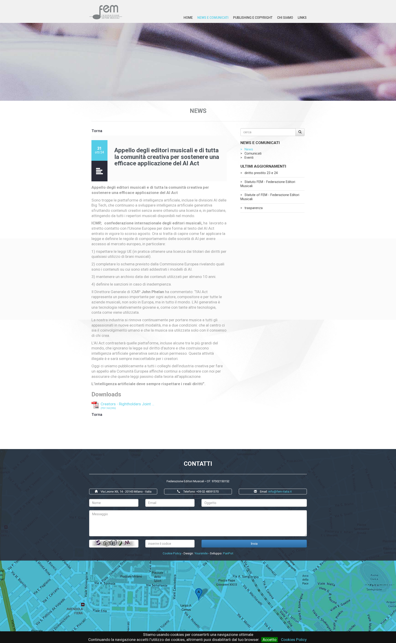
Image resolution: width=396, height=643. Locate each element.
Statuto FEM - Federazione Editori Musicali (267, 184)
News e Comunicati (212, 17)
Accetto (269, 639)
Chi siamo (285, 17)
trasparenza (254, 208)
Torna (96, 130)
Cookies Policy (294, 639)
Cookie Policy (172, 553)
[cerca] (300, 132)
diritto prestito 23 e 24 (261, 173)
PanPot (228, 553)
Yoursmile (201, 553)
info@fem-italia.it (280, 491)
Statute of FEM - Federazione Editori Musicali (269, 197)
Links (302, 17)
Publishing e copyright (252, 17)
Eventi (249, 157)
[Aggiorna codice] (113, 544)
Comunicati (253, 153)
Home (188, 17)
